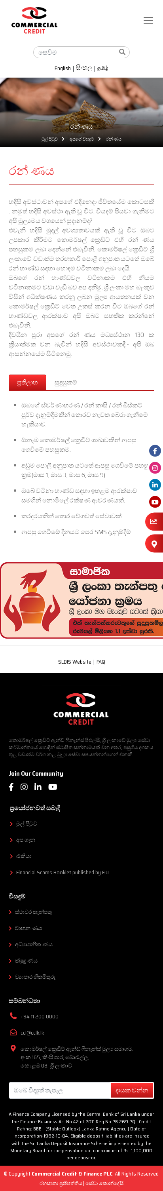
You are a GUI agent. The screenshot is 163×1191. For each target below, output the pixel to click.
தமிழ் (102, 68)
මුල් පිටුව (50, 139)
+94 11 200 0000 (40, 1016)
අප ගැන (25, 840)
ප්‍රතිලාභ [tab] (27, 382)
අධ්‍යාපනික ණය (34, 944)
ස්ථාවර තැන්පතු (33, 912)
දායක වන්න (132, 1090)
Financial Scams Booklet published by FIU (62, 872)
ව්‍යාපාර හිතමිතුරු (35, 977)
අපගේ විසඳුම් (82, 139)
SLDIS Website (74, 662)
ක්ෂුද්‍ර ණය (26, 961)
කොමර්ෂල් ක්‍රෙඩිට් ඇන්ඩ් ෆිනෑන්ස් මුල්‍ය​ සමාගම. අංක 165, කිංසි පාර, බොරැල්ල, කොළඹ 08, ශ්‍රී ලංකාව (77, 1057)
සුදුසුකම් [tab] (66, 382)
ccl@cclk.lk (32, 1033)
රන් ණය (113, 139)
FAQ (101, 662)
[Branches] (154, 544)
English (63, 68)
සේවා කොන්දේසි (104, 1183)
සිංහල (84, 68)
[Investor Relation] (154, 521)
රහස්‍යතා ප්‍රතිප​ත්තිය (61, 1183)
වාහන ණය (28, 928)
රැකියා (24, 856)
